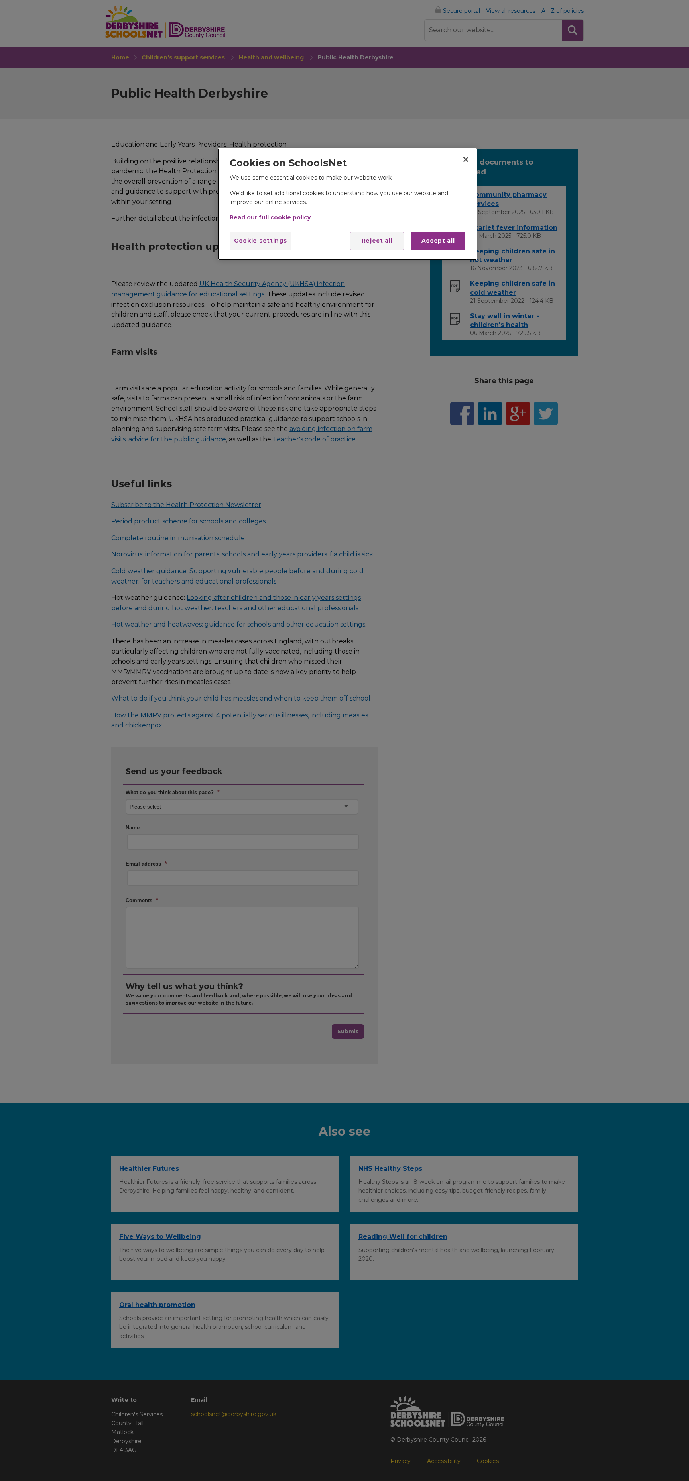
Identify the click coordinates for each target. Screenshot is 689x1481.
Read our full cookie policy (270, 217)
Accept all (438, 240)
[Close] (465, 159)
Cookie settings (260, 240)
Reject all (377, 240)
